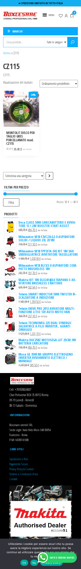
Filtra (11, 202)
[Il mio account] (66, 15)
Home (6, 53)
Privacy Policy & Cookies (21, 469)
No (34, 562)
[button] (51, 15)
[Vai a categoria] (49, 176)
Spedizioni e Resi (18, 459)
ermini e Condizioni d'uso (24, 474)
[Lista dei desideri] (60, 15)
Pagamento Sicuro (18, 464)
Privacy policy (51, 562)
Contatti (13, 479)
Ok (24, 562)
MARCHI (17, 31)
